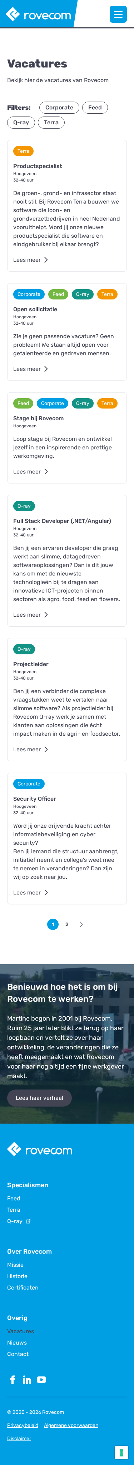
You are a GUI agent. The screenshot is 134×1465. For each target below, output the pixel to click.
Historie (17, 1276)
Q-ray (15, 1221)
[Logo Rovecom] (39, 14)
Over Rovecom (29, 1251)
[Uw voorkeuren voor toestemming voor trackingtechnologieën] (121, 1452)
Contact (18, 1354)
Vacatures (20, 1331)
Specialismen (27, 1185)
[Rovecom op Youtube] (41, 1379)
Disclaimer (19, 1439)
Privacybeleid (22, 1425)
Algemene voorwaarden (71, 1425)
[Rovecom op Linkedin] (27, 1379)
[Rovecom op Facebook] (13, 1379)
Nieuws (17, 1343)
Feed (13, 1198)
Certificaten (23, 1288)
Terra (13, 1210)
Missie (15, 1265)
